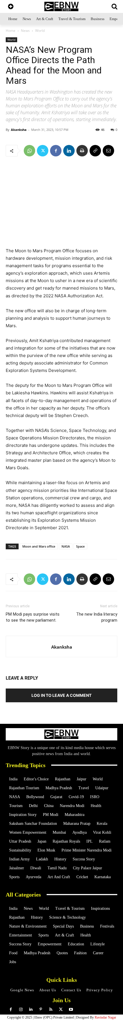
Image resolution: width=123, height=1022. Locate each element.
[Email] (108, 150)
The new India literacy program (96, 617)
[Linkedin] (69, 150)
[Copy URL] (95, 150)
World (40, 30)
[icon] (11, 7)
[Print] (82, 150)
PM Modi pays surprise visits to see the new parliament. (32, 617)
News (25, 30)
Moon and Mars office (38, 546)
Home (10, 30)
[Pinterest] (41, 1009)
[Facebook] (55, 150)
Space (80, 546)
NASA (65, 546)
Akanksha (19, 129)
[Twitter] (42, 150)
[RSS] (51, 1009)
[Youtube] (71, 1009)
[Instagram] (21, 1009)
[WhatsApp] (29, 150)
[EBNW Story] (61, 6)
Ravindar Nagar (105, 1017)
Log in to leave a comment (61, 695)
